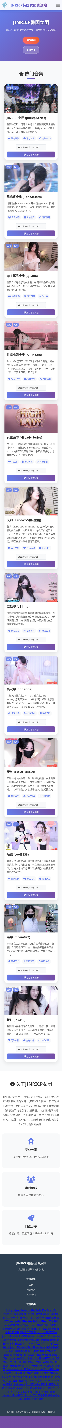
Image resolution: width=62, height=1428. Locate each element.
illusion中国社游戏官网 (24, 1373)
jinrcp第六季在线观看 (21, 1347)
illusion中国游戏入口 (25, 1369)
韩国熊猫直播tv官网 (43, 1321)
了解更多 (31, 49)
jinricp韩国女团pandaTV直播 (41, 1314)
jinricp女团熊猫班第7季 (40, 1358)
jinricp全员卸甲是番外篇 (15, 1336)
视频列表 (31, 1290)
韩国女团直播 (39, 1310)
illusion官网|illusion (40, 1380)
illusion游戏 (42, 1369)
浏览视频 (31, 40)
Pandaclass (9, 1354)
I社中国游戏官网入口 (18, 1380)
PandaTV (51, 1310)
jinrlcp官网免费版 (18, 1351)
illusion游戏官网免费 (36, 1395)
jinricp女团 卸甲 (37, 1343)
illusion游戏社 (34, 1376)
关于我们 (31, 1294)
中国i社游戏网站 (34, 1399)
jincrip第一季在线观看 (36, 1325)
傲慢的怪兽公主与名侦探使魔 (37, 1362)
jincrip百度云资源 (26, 1339)
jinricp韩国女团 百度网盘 (29, 1317)
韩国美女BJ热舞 (48, 1351)
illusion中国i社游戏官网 (14, 1376)
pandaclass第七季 (17, 1358)
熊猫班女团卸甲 (28, 1332)
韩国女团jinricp (20, 1343)
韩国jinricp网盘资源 (46, 1339)
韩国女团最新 (49, 1317)
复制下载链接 (32, 155)
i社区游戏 (10, 1388)
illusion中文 (19, 1384)
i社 (44, 1365)
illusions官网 (30, 1391)
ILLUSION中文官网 (36, 1384)
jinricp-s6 (11, 1310)
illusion (10, 1369)
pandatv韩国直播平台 (20, 1321)
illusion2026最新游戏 (13, 1395)
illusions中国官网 (46, 1391)
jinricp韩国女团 (18, 1314)
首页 (31, 1285)
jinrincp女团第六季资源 (40, 1336)
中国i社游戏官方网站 (47, 1373)
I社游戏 (50, 1365)
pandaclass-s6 (24, 1310)
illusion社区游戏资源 (26, 1388)
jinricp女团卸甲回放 (46, 1332)
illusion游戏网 (45, 1388)
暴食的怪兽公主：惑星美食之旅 (26, 1365)
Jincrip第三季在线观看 (38, 1328)
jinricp (5, 1314)
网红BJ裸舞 (33, 1351)
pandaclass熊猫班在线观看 (29, 1354)
